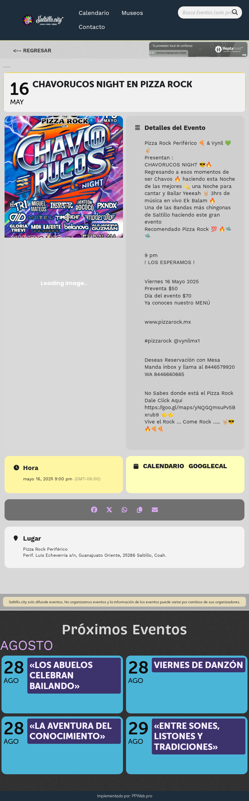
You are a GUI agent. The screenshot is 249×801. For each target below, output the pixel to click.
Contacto (92, 27)
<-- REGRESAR (32, 50)
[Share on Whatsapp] (124, 509)
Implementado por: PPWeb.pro (124, 796)
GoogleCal (208, 467)
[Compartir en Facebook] (94, 509)
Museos (132, 13)
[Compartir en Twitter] (109, 509)
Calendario (94, 13)
